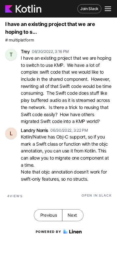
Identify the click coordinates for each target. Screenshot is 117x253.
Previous (48, 215)
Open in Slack (97, 195)
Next (72, 215)
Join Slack (89, 8)
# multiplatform (19, 40)
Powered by (48, 232)
